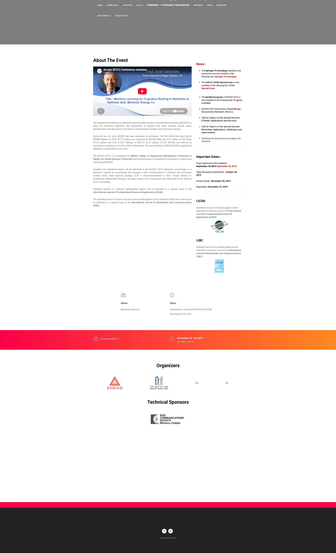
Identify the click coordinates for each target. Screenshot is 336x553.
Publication (121, 16)
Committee (111, 5)
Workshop (153, 5)
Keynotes (127, 5)
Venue (210, 5)
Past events (103, 16)
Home (100, 5)
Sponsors (221, 5)
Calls (139, 5)
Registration (182, 5)
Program (198, 5)
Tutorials (167, 5)
